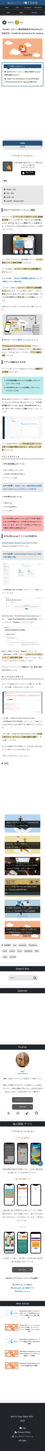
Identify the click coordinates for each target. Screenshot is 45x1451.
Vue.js (19, 951)
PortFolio (22, 1107)
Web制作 (7, 945)
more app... (22, 1270)
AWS (21, 12)
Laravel (12, 951)
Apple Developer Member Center (14, 543)
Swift (8, 12)
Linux (5, 957)
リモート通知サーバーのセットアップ (25, 340)
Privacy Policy (24, 1432)
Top (24, 1428)
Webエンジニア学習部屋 (22, 2)
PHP (17, 7)
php (14, 945)
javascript (28, 7)
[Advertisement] (22, 111)
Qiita (23, 1440)
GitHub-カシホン (23, 1291)
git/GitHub (28, 951)
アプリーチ (31, 167)
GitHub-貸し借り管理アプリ (23, 1288)
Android (34, 12)
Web (6, 7)
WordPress (38, 7)
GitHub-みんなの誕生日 (23, 1285)
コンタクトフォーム (22, 1100)
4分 (21, 22)
